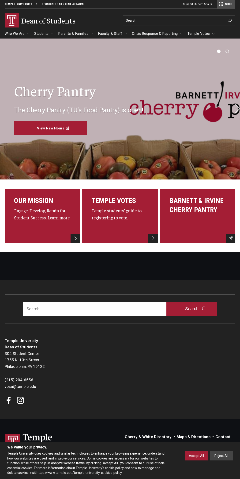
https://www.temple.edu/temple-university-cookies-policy (79, 473)
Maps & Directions (193, 436)
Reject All (221, 456)
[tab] (219, 51)
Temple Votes (199, 33)
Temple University (18, 4)
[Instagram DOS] (20, 401)
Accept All (196, 456)
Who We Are (15, 33)
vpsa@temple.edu (20, 386)
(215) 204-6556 (19, 380)
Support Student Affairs (197, 4)
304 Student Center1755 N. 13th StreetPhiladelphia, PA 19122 (25, 360)
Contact (223, 436)
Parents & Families (73, 33)
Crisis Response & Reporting (155, 33)
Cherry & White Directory (148, 436)
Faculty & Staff (110, 33)
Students (41, 33)
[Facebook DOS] (9, 401)
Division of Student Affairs (63, 4)
